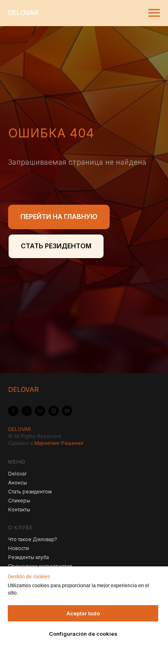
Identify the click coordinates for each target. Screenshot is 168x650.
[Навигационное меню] (154, 13)
